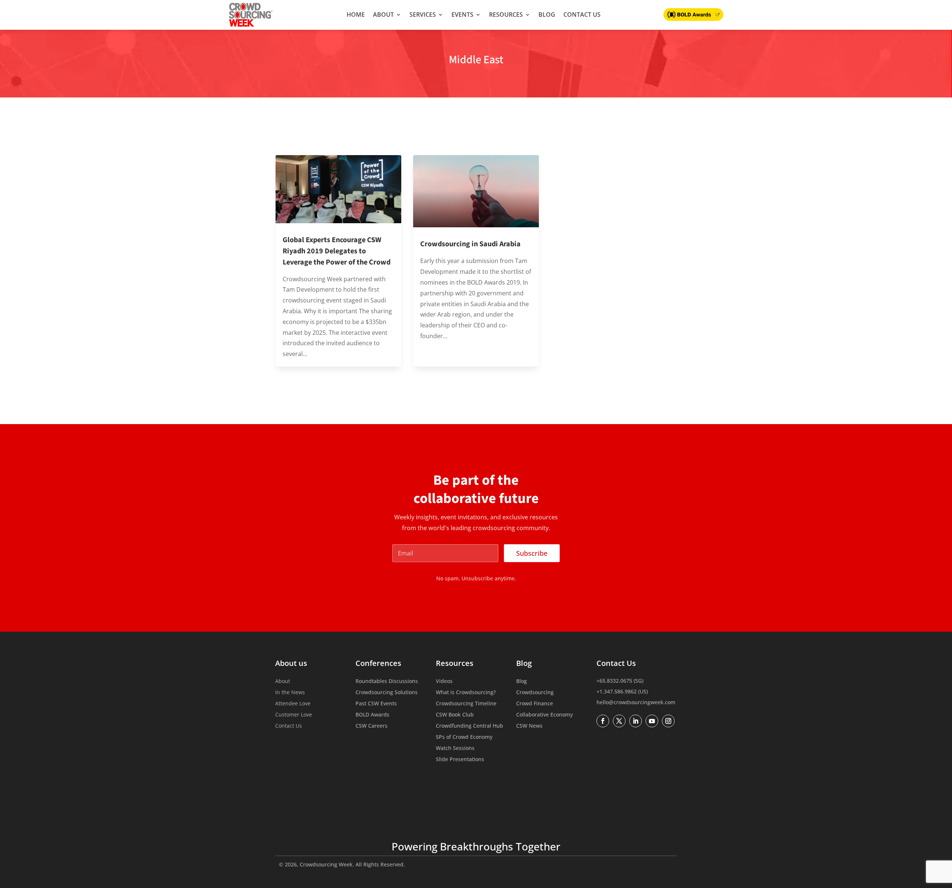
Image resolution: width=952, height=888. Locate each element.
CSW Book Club (455, 715)
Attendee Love (293, 704)
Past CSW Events (376, 704)
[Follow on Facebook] (602, 721)
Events (462, 14)
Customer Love (293, 715)
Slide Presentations (460, 760)
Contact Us (582, 14)
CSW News (529, 726)
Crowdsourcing (535, 693)
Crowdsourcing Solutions (387, 693)
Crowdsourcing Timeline (466, 704)
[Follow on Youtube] (652, 721)
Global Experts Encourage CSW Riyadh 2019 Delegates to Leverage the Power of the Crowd (336, 251)
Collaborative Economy (544, 715)
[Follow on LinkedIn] (635, 721)
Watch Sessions (455, 748)
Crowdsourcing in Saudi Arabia (470, 244)
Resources (506, 14)
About (383, 14)
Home (356, 14)
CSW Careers (371, 726)
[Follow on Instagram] (668, 721)
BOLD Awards (372, 715)
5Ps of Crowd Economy (464, 737)
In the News (290, 693)
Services (422, 14)
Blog (546, 14)
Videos (444, 682)
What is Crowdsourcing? (466, 693)
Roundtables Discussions (387, 682)
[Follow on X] (619, 721)
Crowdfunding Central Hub (469, 726)
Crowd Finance (534, 704)
